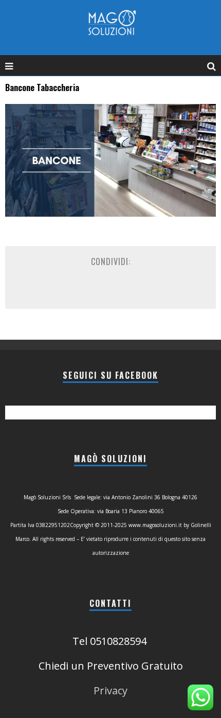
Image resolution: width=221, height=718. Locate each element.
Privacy (110, 690)
